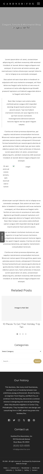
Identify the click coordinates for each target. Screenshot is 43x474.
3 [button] (23, 334)
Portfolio (18, 470)
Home (6, 468)
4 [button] (26, 334)
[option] (21, 313)
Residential (25, 468)
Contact (34, 470)
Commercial (15, 468)
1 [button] (17, 334)
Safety (26, 470)
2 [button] (20, 334)
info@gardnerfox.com (21, 449)
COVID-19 (2, 237)
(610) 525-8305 (21, 445)
